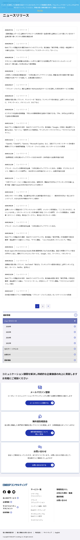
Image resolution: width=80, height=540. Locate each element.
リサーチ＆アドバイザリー (36, 494)
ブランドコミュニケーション (38, 501)
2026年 (8, 326)
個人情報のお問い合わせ (24, 532)
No (41, 10)
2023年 (8, 343)
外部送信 (37, 532)
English (57, 532)
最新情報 (6, 315)
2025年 (8, 332)
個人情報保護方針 (8, 532)
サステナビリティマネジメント (9, 507)
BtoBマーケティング (38, 510)
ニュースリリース (10, 321)
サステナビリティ (37, 520)
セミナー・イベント (11, 349)
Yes (38, 10)
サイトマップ (48, 532)
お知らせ (7, 354)
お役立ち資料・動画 (64, 493)
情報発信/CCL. (62, 489)
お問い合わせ (61, 500)
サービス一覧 (36, 489)
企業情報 (6, 502)
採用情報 (6, 512)
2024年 (8, 337)
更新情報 (7, 360)
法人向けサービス (9, 498)
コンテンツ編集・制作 (38, 506)
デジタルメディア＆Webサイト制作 (38, 515)
